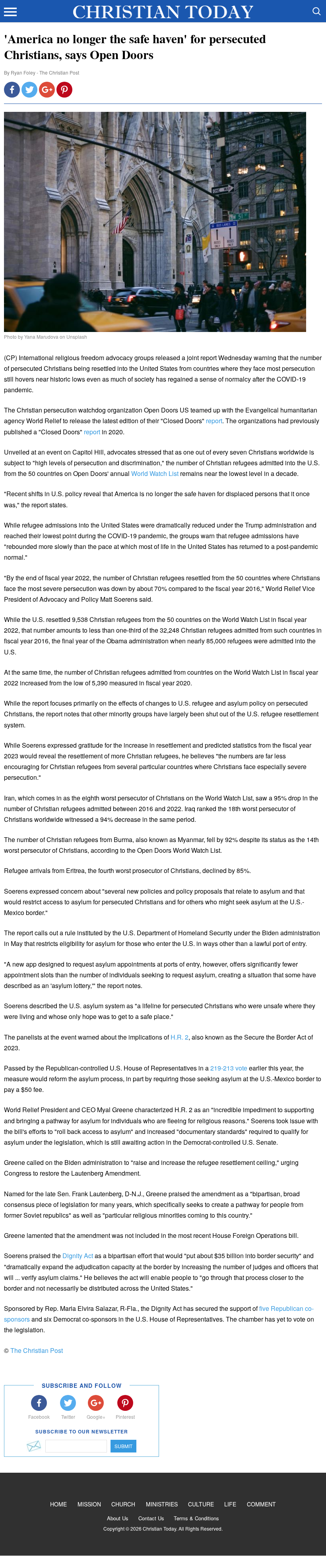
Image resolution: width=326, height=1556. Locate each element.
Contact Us (151, 1518)
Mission (89, 1504)
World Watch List (155, 473)
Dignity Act (77, 1255)
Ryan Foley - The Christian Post (45, 72)
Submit (123, 1446)
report (214, 420)
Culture (201, 1504)
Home (58, 1504)
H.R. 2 (179, 1037)
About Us (117, 1518)
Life (230, 1504)
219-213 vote (228, 1068)
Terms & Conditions (196, 1518)
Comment (261, 1504)
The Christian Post (36, 1350)
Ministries (162, 1504)
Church (123, 1504)
